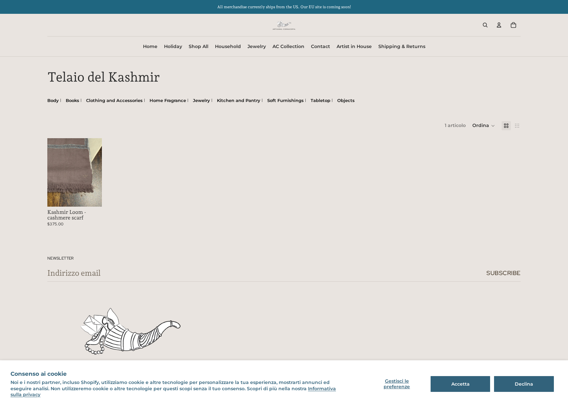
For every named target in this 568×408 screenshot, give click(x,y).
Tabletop (320, 100)
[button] (483, 125)
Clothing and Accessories (114, 100)
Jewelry (201, 100)
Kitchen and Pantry (238, 100)
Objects (346, 100)
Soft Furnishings (285, 100)
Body (53, 100)
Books (72, 100)
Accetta (460, 384)
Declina (524, 384)
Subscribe (503, 273)
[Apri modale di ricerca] (485, 25)
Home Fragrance (168, 100)
